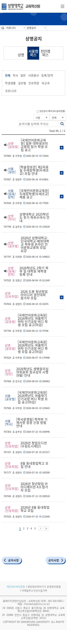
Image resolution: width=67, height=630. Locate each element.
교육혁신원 (32, 6)
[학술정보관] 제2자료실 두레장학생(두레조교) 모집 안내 (34, 170)
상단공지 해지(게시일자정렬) (52, 111)
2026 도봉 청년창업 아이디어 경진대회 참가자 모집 (34, 294)
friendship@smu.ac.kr (36, 604)
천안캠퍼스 (45, 53)
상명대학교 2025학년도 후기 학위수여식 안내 (34, 217)
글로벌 (22, 83)
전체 (7, 75)
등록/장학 (47, 75)
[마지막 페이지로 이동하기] (46, 528)
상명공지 (31, 28)
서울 (38, 117)
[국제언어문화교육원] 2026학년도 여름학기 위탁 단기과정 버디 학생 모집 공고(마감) (33, 320)
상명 (21, 54)
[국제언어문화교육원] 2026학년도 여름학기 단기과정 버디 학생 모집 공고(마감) (33, 397)
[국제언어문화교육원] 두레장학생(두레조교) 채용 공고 (34, 194)
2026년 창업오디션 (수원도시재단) (34, 445)
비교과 (46, 83)
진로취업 (33, 83)
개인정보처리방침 (15, 586)
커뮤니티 (11, 28)
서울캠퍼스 (33, 53)
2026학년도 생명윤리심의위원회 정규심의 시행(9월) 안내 (32, 372)
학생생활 (10, 83)
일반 (23, 75)
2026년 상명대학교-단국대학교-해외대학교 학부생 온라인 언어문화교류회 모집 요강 (35, 244)
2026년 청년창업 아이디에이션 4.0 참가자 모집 (34, 487)
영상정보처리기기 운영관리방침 (44, 586)
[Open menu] (62, 6)
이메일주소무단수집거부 (34, 590)
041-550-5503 (55, 601)
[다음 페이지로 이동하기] (40, 528)
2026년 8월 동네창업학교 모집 (35, 509)
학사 (15, 75)
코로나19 (10, 91)
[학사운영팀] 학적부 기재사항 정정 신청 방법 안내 (32, 422)
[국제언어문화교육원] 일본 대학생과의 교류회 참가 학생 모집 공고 (34, 145)
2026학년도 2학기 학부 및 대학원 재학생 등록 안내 (33, 271)
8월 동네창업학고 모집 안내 (34, 465)
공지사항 (13, 560)
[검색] (62, 124)
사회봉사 (33, 75)
